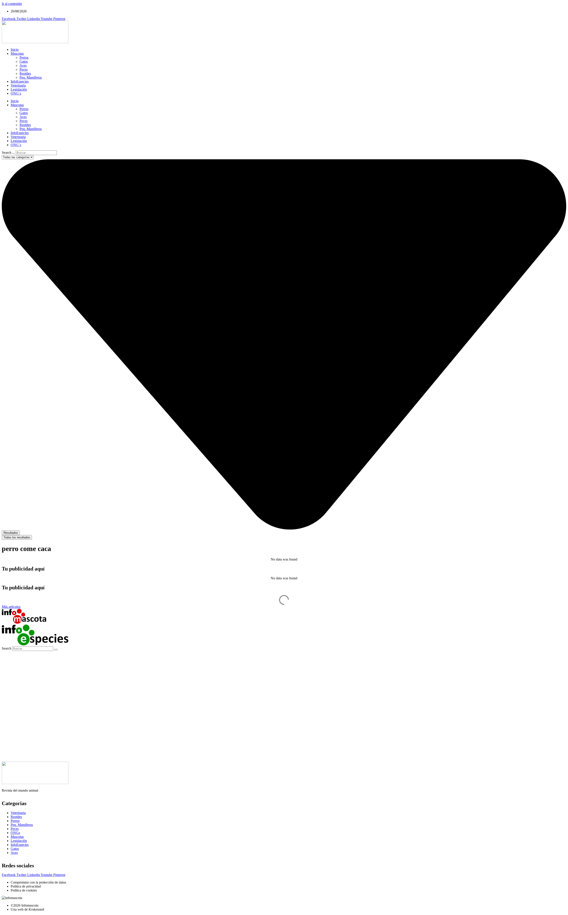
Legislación (19, 89)
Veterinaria (18, 85)
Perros (24, 57)
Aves (23, 65)
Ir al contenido (12, 4)
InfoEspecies (20, 81)
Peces (24, 69)
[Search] (56, 649)
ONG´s (16, 93)
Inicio (15, 49)
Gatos (24, 61)
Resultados (11, 532)
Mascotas (17, 53)
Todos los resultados (17, 537)
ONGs (15, 833)
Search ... (8, 152)
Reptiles (25, 73)
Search (6, 648)
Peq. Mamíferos (31, 77)
